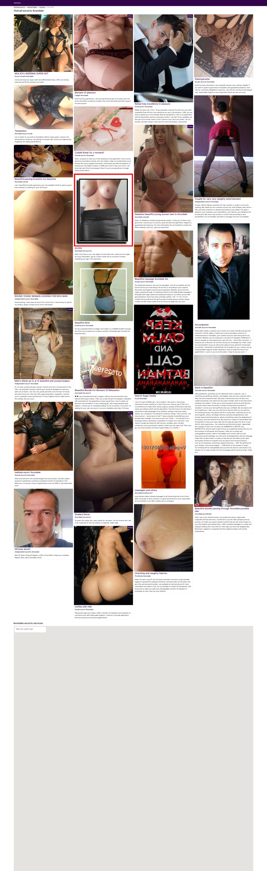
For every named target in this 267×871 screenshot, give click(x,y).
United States (32, 7)
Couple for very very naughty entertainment (218, 199)
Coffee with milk (83, 606)
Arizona (42, 7)
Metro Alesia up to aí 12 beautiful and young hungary (42, 381)
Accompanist (202, 324)
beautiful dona (82, 322)
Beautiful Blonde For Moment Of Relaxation (97, 390)
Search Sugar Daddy (145, 395)
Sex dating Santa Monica (32, 142)
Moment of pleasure (85, 92)
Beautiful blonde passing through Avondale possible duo (222, 509)
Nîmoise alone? (22, 549)
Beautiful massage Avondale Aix (151, 279)
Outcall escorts (19, 7)
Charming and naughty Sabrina (151, 573)
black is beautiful (204, 387)
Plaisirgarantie (202, 79)
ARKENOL (17, 3)
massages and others (146, 490)
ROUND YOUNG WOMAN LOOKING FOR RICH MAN (41, 296)
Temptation (20, 131)
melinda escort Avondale (27, 472)
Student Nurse (82, 514)
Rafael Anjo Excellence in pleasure (152, 104)
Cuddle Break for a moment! (89, 152)
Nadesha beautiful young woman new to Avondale (161, 214)
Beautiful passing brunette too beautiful (35, 179)
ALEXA (78, 248)
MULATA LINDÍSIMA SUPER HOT (31, 73)
